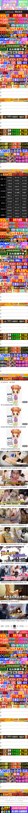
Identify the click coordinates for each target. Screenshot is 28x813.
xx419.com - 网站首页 (13, 12)
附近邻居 (9, 189)
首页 (2, 626)
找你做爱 (24, 189)
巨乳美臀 (24, 183)
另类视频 (24, 186)
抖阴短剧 (17, 216)
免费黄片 (24, 207)
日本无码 (24, 177)
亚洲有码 (9, 180)
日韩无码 (24, 216)
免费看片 (3, 215)
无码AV (3, 203)
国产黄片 (9, 207)
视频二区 (3, 185)
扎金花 (17, 198)
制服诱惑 (24, 210)
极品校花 (9, 216)
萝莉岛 (24, 204)
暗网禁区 (9, 210)
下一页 (21, 626)
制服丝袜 (17, 186)
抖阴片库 (3, 209)
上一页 (7, 626)
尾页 (15, 628)
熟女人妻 (17, 207)
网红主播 (17, 177)
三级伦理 (9, 183)
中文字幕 (17, 183)
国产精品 (9, 177)
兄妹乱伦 (17, 213)
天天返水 (24, 198)
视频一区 (3, 179)
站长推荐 (3, 191)
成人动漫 (24, 180)
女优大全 (17, 204)
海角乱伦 (17, 210)
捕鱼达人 (9, 195)
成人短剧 (24, 213)
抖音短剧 (9, 201)
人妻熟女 (9, 186)
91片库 (10, 204)
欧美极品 (17, 180)
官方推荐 (3, 197)
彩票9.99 (9, 198)
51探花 (24, 201)
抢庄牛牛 (17, 195)
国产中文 (9, 213)
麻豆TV (17, 201)
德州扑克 (24, 195)
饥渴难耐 (17, 189)
